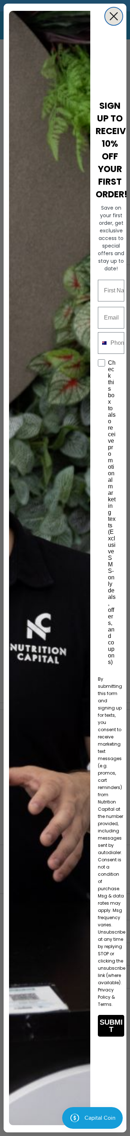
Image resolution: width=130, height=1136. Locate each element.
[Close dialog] (114, 16)
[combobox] (102, 343)
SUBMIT (111, 1025)
